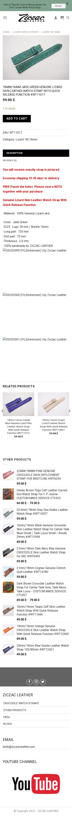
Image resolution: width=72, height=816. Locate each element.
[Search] (67, 17)
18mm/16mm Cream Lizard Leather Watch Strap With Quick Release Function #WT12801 (53, 424)
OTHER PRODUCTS (14, 710)
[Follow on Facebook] (29, 682)
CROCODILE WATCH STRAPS (21, 703)
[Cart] (62, 18)
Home (6, 32)
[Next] (69, 418)
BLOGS (7, 724)
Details (58, 5)
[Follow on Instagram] (36, 682)
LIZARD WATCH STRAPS (25, 32)
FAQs (6, 717)
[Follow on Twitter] (43, 682)
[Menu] (5, 17)
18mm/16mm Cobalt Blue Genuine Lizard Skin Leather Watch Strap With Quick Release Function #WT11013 (18, 426)
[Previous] (2, 418)
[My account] (56, 18)
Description (14, 153)
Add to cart (16, 118)
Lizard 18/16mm (51, 32)
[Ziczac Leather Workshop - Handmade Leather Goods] (31, 17)
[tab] (36, 153)
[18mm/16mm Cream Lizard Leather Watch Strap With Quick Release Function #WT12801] (53, 404)
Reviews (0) (10, 160)
